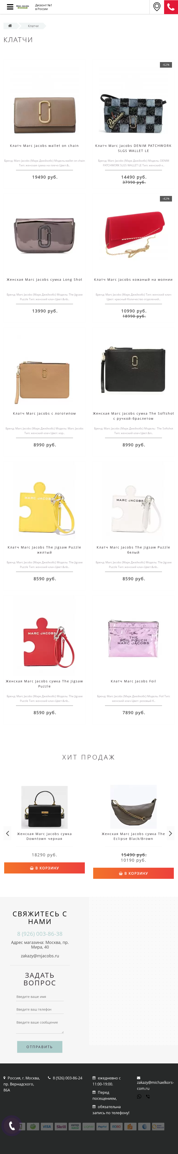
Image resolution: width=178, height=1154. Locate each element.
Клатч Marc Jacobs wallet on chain (44, 145)
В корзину (46, 868)
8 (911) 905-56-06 (171, 7)
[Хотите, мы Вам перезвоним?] (11, 1125)
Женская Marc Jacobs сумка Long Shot (45, 279)
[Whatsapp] (139, 1096)
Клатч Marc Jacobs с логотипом (44, 413)
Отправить (39, 1046)
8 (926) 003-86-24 (67, 1078)
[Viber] (148, 1097)
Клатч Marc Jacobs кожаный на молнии (133, 279)
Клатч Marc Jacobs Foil (133, 681)
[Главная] (10, 26)
